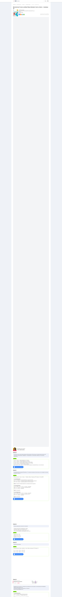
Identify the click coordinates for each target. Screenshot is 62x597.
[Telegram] (22, 14)
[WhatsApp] (24, 14)
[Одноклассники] (20, 14)
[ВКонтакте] (19, 14)
